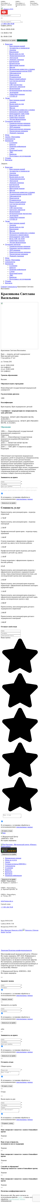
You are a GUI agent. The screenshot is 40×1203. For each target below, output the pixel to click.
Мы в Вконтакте (6, 930)
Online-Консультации (17, 94)
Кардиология (14, 61)
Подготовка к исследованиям (20, 156)
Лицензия (4, 950)
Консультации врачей (17, 46)
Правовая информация (17, 146)
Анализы (12, 50)
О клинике (13, 142)
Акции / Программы (12, 137)
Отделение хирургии (12, 121)
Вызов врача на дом (16, 54)
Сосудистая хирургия (17, 81)
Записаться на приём (8, 40)
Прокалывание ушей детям (19, 114)
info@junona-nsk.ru (7, 901)
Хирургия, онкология (17, 86)
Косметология (14, 63)
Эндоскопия (13, 92)
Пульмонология (15, 77)
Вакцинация (13, 52)
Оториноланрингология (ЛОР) (20, 71)
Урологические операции (18, 131)
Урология (12, 83)
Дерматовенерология (17, 56)
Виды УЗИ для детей (17, 115)
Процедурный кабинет (17, 79)
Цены (7, 135)
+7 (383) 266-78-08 (7, 24)
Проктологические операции (20, 129)
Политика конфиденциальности (20, 950)
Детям (7, 98)
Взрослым (8, 44)
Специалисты (10, 139)
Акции (7, 862)
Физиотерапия (14, 88)
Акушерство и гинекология (19, 48)
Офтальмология (15, 73)
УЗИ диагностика (15, 85)
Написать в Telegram (31, 930)
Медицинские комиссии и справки (22, 69)
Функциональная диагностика (20, 90)
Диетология (13, 58)
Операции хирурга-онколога (19, 125)
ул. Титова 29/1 (6, 362)
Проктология (14, 75)
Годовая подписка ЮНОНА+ (15, 864)
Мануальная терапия (16, 65)
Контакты (8, 160)
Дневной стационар (16, 59)
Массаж (12, 67)
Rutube (3, 932)
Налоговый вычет (16, 150)
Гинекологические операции (19, 123)
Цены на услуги (11, 860)
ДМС (11, 152)
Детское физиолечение (17, 119)
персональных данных (24, 499)
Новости (12, 144)
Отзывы (8, 158)
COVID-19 (13, 96)
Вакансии (13, 154)
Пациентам (9, 141)
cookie (20, 1197)
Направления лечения (13, 858)
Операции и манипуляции (19, 112)
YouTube (8, 932)
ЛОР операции (14, 127)
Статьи (12, 148)
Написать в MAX (8, 9)
